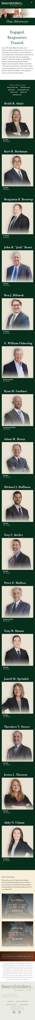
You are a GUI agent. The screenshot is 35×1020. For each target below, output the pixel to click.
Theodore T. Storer (17, 727)
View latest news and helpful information (17, 956)
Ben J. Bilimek (14, 295)
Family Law (14, 92)
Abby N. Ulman (14, 823)
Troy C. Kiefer (13, 535)
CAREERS (10, 1001)
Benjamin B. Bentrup (18, 199)
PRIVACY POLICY (12, 1004)
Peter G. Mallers (15, 583)
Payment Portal (17, 1008)
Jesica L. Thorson (15, 775)
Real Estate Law (12, 87)
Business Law (17, 95)
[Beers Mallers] (12, 5)
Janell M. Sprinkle (16, 679)
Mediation (11, 90)
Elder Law (23, 92)
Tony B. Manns (14, 631)
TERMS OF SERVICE (22, 1001)
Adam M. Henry (14, 439)
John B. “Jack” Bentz (18, 247)
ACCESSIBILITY (23, 1004)
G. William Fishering (18, 343)
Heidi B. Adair (14, 103)
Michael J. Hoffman (17, 487)
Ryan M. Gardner (15, 391)
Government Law (23, 90)
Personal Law (25, 87)
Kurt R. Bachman (15, 151)
